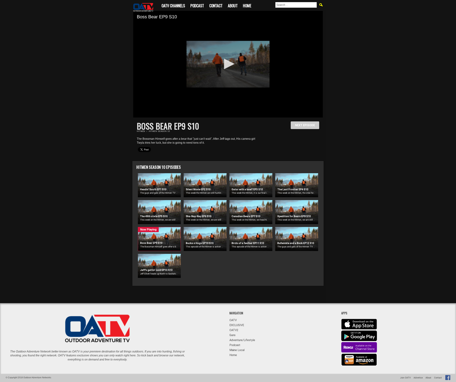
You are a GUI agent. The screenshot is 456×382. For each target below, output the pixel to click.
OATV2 (233, 330)
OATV (233, 320)
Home (247, 5)
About (233, 5)
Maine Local (237, 350)
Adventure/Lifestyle (242, 340)
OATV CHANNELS (173, 5)
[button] (228, 64)
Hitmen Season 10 (159, 131)
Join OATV (405, 377)
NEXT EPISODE (305, 125)
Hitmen (141, 131)
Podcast (197, 5)
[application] (228, 64)
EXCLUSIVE (236, 325)
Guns (232, 335)
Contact (215, 5)
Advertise (418, 377)
